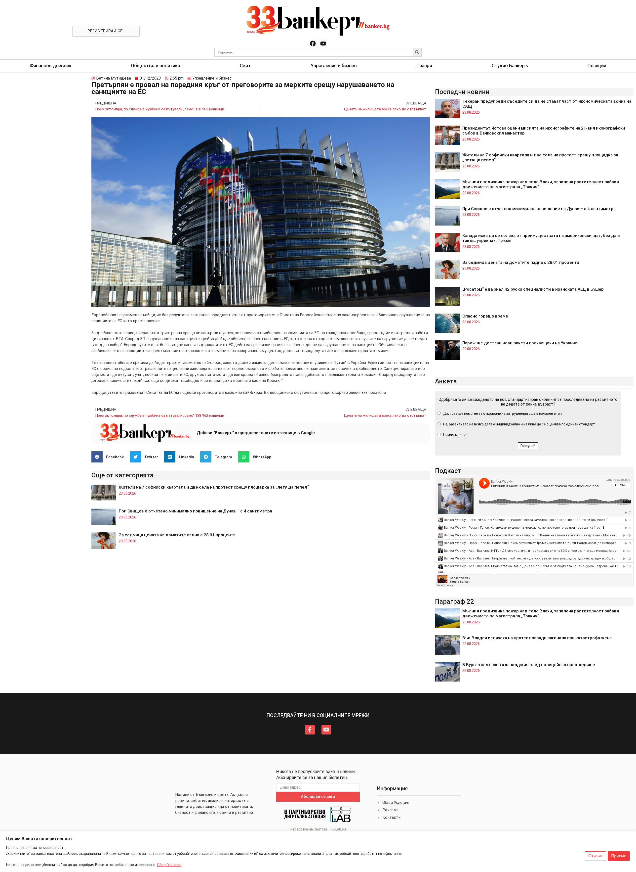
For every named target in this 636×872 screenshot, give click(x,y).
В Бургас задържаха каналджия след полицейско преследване (528, 664)
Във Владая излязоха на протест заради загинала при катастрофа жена (537, 637)
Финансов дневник (50, 65)
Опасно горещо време (485, 316)
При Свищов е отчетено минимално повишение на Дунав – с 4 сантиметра (195, 510)
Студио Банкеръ (510, 65)
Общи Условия (169, 865)
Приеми (619, 856)
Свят (245, 65)
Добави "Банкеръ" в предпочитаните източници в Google (256, 432)
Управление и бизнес (334, 65)
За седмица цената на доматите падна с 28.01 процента (177, 534)
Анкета (446, 381)
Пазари (424, 65)
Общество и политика (155, 65)
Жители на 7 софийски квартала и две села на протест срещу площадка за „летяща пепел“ (214, 487)
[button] (109, 456)
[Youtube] (323, 43)
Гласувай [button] (527, 446)
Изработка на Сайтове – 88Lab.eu (318, 829)
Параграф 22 (454, 601)
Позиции (597, 65)
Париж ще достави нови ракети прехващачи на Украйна (519, 342)
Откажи (595, 856)
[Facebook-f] (310, 729)
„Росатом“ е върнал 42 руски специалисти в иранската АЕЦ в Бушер (533, 289)
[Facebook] (313, 43)
